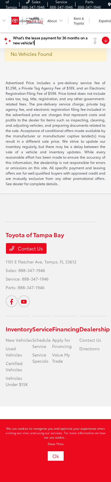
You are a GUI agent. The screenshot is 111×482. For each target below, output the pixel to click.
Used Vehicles (14, 352)
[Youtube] (24, 301)
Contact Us (30, 248)
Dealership (94, 329)
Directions (89, 348)
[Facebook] (11, 301)
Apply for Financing (62, 343)
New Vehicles (19, 340)
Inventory (19, 329)
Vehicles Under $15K (17, 381)
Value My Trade (61, 358)
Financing (65, 329)
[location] (109, 4)
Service (42, 329)
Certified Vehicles (14, 366)
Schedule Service (41, 343)
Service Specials (40, 358)
